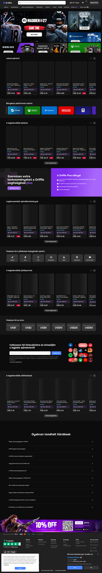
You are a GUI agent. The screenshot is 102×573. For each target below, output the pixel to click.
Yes (75, 567)
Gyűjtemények (42, 542)
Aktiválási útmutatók (53, 542)
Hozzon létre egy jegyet (54, 546)
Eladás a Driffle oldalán (80, 542)
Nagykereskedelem (81, 545)
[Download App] (87, 2)
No (91, 567)
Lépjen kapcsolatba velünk (29, 545)
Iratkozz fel (56, 353)
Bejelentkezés (94, 2)
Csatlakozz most (14, 188)
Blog (64, 542)
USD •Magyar (11, 552)
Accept (20, 568)
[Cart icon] (83, 2)
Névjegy (28, 542)
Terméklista (41, 544)
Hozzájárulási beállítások (61, 570)
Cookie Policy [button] (6, 563)
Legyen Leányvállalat (67, 544)
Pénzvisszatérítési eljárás (47, 570)
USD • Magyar (75, 2)
